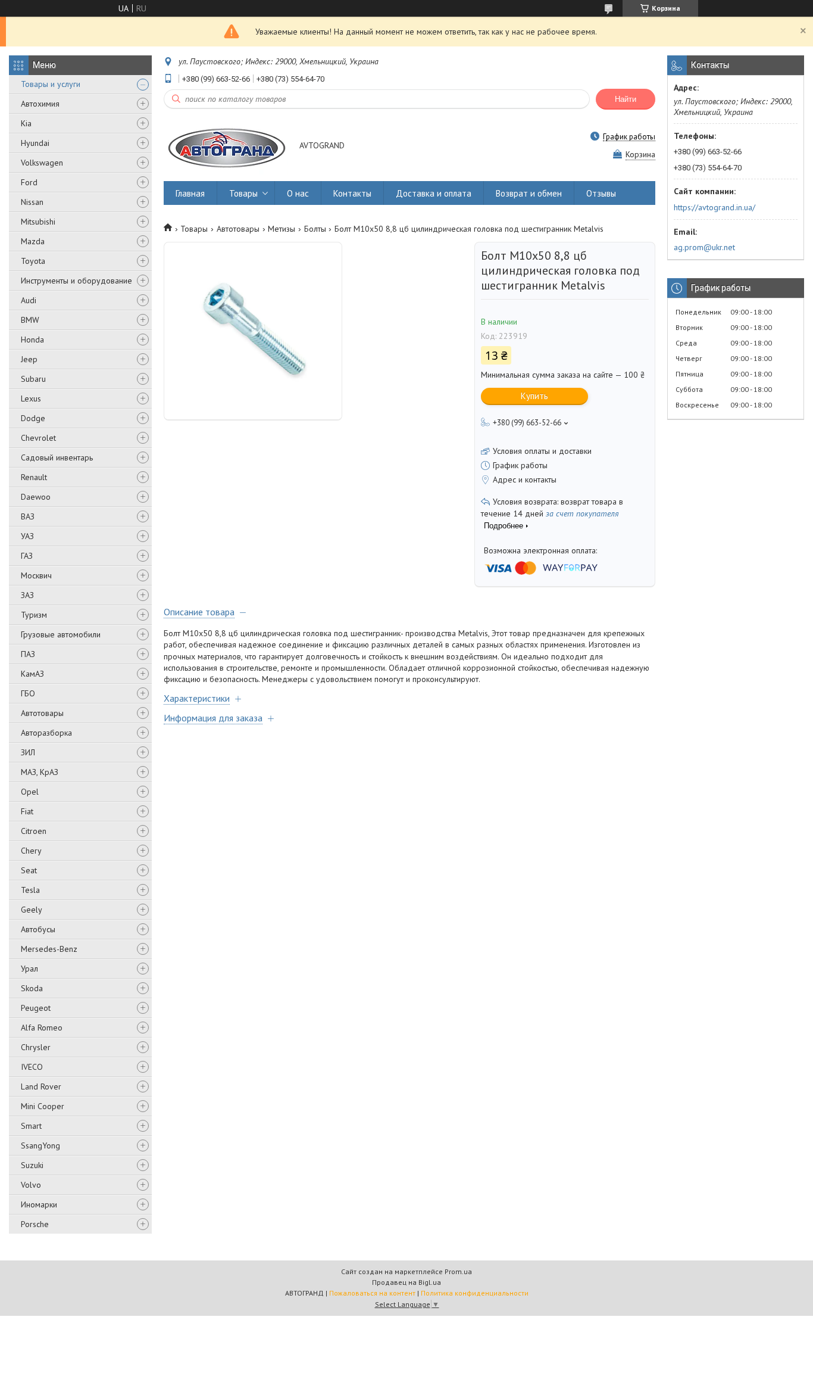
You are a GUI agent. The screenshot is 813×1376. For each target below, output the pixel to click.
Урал (29, 968)
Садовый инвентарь (57, 457)
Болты (315, 228)
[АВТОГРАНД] (226, 146)
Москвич (36, 575)
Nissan (32, 202)
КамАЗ (32, 673)
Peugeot (36, 1008)
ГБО (28, 693)
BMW (30, 320)
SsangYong (40, 1145)
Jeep (29, 359)
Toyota (33, 261)
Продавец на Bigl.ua (406, 1282)
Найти (625, 99)
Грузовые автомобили (61, 634)
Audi (28, 300)
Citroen (33, 831)
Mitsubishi (38, 221)
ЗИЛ (28, 752)
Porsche (35, 1224)
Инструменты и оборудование (76, 280)
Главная (190, 193)
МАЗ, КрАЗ (39, 772)
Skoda (32, 988)
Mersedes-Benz (49, 949)
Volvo (31, 1184)
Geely (31, 909)
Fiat (27, 811)
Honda (32, 339)
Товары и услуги (50, 84)
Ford (29, 182)
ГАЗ (27, 555)
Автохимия (40, 103)
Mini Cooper (42, 1106)
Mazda (33, 241)
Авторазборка (46, 732)
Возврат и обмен (529, 193)
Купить (534, 395)
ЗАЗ (27, 595)
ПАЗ (28, 654)
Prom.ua (458, 1271)
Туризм (34, 614)
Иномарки (39, 1204)
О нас (298, 193)
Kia (26, 123)
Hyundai (35, 143)
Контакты (352, 193)
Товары (243, 193)
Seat (29, 870)
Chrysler (36, 1047)
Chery (31, 850)
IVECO (32, 1066)
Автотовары (42, 713)
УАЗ (27, 536)
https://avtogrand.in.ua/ (714, 207)
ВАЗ (28, 516)
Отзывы (601, 193)
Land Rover (41, 1086)
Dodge (33, 418)
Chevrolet (38, 437)
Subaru (33, 378)
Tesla (30, 890)
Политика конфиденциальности (475, 1292)
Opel (30, 791)
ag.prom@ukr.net (704, 247)
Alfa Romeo (41, 1027)
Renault (34, 477)
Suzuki (32, 1165)
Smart (31, 1125)
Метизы (281, 228)
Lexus (31, 398)
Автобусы (38, 929)
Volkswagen (42, 162)
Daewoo (36, 496)
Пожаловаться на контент (372, 1292)
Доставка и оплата (433, 193)
